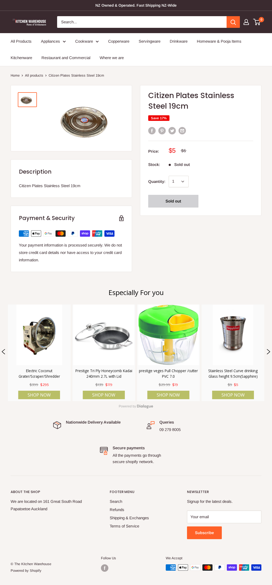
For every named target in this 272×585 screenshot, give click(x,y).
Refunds (117, 509)
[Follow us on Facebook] (104, 568)
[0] (257, 22)
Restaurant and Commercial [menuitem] (65, 57)
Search (116, 501)
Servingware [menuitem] (149, 41)
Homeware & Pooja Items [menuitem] (219, 41)
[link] (39, 353)
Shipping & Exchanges (129, 518)
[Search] (233, 22)
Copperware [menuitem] (118, 41)
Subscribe (204, 532)
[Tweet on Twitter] (172, 130)
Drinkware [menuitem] (179, 41)
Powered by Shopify (26, 571)
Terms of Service (124, 526)
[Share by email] (182, 130)
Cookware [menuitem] (84, 41)
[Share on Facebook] (152, 130)
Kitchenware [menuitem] (21, 57)
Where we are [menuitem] (112, 57)
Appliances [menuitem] (50, 41)
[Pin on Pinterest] (162, 130)
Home (15, 75)
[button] (3, 353)
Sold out (173, 201)
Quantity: (156, 181)
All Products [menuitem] (21, 41)
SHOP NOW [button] (39, 395)
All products (34, 75)
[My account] (246, 22)
